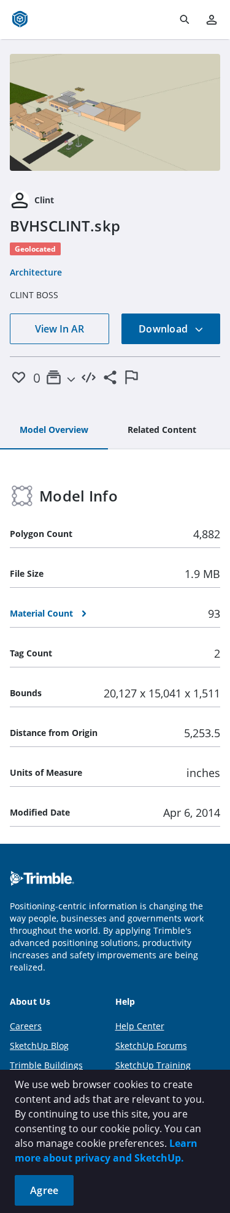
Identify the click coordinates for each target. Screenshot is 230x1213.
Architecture (36, 272)
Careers (26, 1026)
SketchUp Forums (151, 1045)
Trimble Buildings (46, 1065)
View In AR (59, 329)
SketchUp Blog (39, 1045)
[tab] (54, 430)
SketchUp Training (153, 1065)
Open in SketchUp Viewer (115, 112)
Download (164, 329)
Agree (44, 1190)
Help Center (139, 1026)
